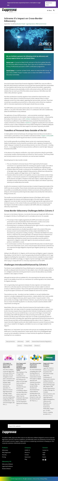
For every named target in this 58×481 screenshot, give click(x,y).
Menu (50, 10)
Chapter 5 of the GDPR (47, 135)
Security (4, 455)
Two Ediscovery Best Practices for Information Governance (35, 365)
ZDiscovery (5, 450)
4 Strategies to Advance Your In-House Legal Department (8, 365)
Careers (27, 455)
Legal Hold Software (7, 466)
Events (44, 457)
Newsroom (28, 457)
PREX (43, 455)
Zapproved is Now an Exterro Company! (48, 365)
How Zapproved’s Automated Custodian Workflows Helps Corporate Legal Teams (21, 367)
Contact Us (45, 450)
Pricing (4, 457)
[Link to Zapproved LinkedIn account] (46, 460)
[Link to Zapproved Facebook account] (43, 460)
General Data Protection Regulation (41, 341)
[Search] (53, 10)
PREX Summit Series (41, 24)
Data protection (10, 341)
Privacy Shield (28, 345)
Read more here (49, 4)
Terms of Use (36, 479)
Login (43, 452)
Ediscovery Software (7, 464)
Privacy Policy (43, 479)
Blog (26, 459)
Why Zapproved (6, 452)
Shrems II (37, 345)
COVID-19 (27, 450)
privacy (20, 345)
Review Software (6, 468)
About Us (27, 452)
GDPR (27, 341)
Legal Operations (30, 24)
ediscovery (20, 341)
